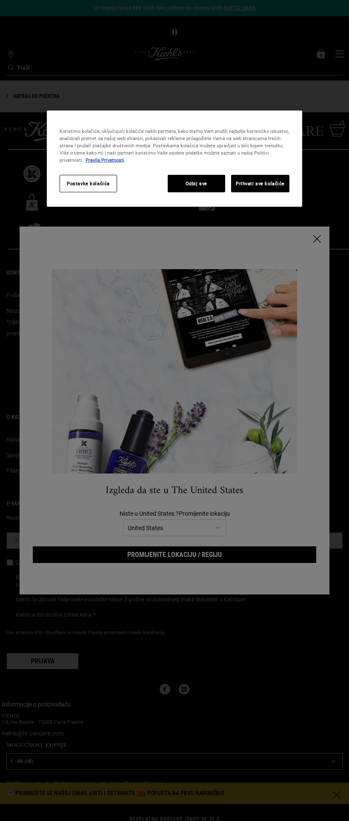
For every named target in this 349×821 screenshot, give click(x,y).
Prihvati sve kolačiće (260, 183)
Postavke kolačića (88, 183)
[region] (174, 159)
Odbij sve (196, 183)
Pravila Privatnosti (105, 160)
